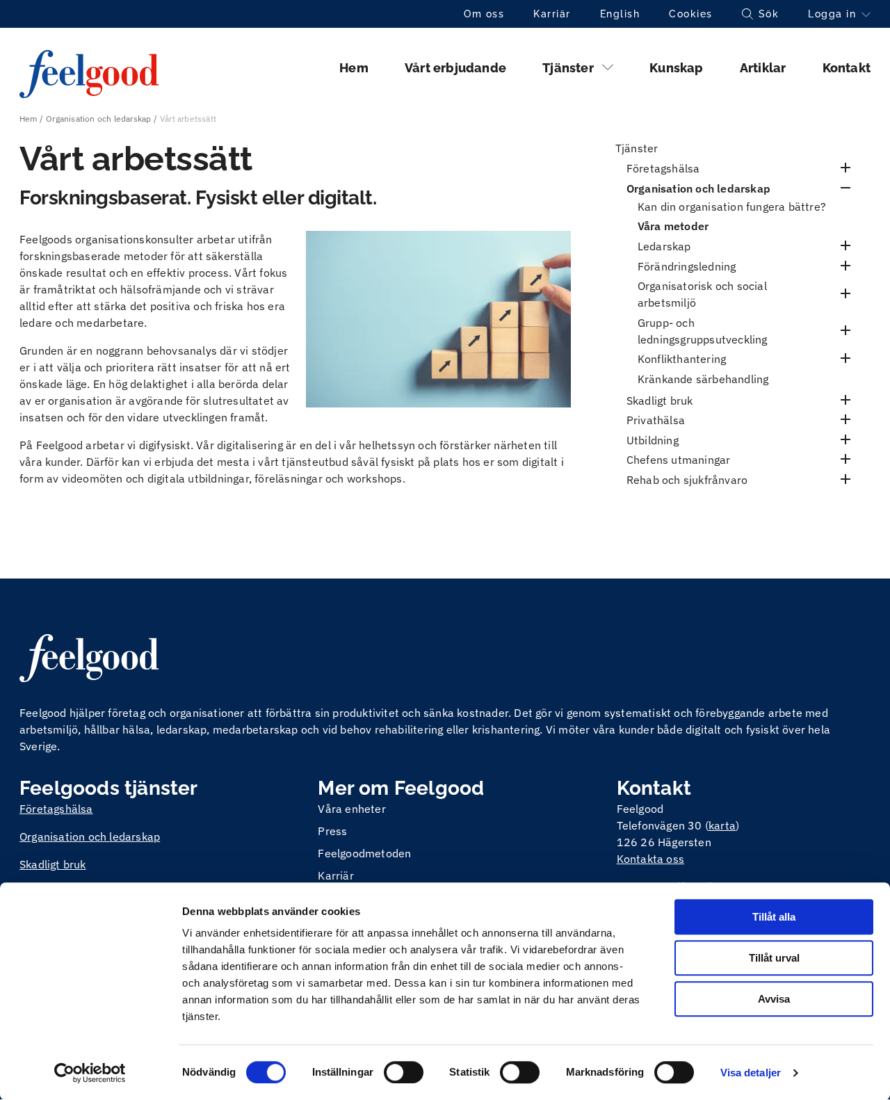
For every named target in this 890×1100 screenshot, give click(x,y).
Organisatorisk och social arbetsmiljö (702, 294)
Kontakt (847, 67)
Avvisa (774, 999)
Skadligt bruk (659, 400)
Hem (354, 67)
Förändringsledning (687, 266)
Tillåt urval (774, 958)
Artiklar (763, 67)
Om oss (484, 13)
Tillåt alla (773, 917)
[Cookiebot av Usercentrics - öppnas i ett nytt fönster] (90, 1072)
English (620, 13)
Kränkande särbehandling (703, 379)
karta (722, 825)
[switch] (403, 1072)
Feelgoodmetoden (364, 853)
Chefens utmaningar (678, 460)
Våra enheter (351, 809)
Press (332, 831)
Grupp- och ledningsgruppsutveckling (703, 331)
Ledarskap (664, 246)
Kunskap (676, 67)
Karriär (552, 13)
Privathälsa (655, 420)
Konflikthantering (682, 359)
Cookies (691, 13)
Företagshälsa (663, 168)
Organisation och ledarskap (98, 118)
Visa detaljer (750, 1072)
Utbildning (652, 440)
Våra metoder (673, 226)
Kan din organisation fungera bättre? (732, 206)
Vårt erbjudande (455, 67)
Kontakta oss (650, 859)
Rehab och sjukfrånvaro (686, 480)
